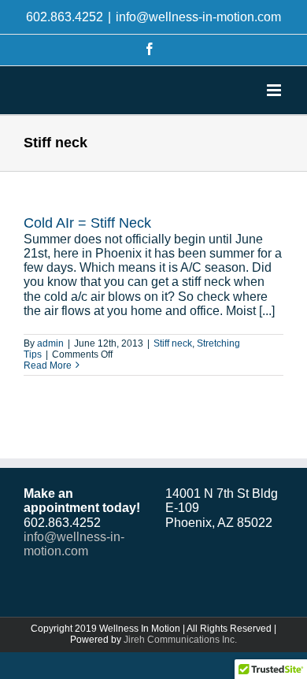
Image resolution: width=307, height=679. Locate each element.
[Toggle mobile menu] (275, 90)
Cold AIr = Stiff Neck (87, 223)
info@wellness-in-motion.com (198, 17)
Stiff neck (173, 343)
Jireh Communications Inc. (180, 639)
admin (50, 343)
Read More (48, 365)
